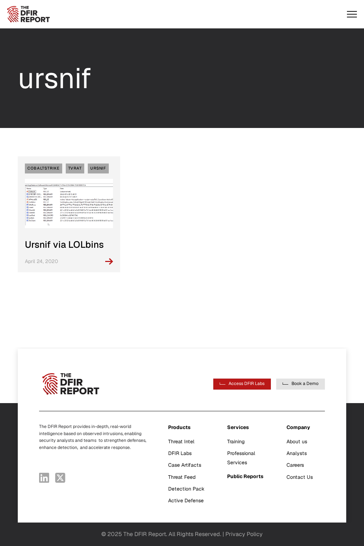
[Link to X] (60, 477)
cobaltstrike (43, 168)
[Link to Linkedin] (44, 477)
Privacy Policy (244, 534)
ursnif (98, 168)
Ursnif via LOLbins (64, 245)
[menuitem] (190, 464)
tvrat (75, 168)
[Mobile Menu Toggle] (352, 14)
